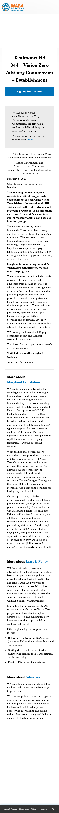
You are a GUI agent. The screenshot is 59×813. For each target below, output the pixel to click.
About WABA (10, 809)
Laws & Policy (37, 562)
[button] (53, 810)
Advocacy (33, 678)
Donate (44, 809)
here (30, 140)
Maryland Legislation (23, 382)
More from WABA (27, 809)
